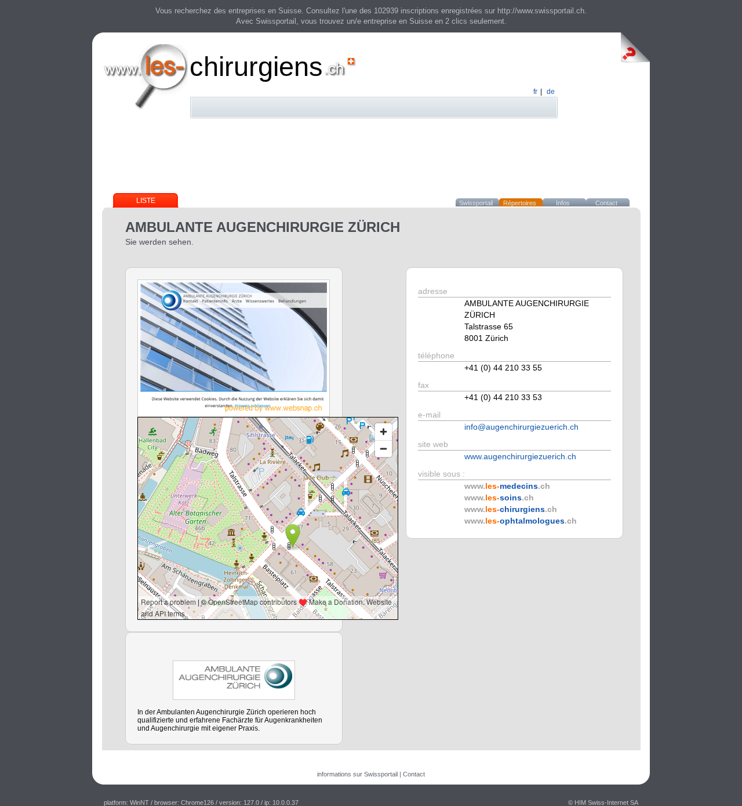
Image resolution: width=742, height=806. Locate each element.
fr (535, 92)
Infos (563, 202)
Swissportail (476, 202)
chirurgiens (256, 66)
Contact (606, 202)
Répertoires (519, 202)
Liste (145, 201)
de (551, 92)
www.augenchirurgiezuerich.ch (520, 456)
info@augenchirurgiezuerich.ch (521, 426)
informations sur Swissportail (357, 774)
